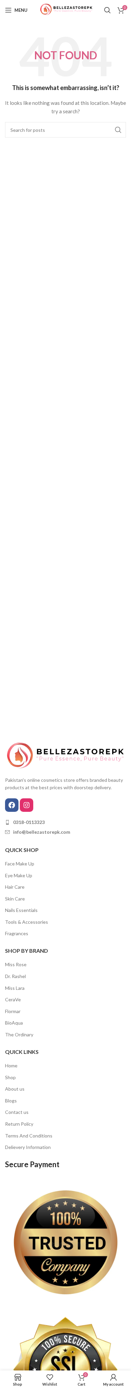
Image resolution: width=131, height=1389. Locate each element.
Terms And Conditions (28, 1136)
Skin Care (15, 899)
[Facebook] (11, 805)
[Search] (107, 10)
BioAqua (14, 1023)
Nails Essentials (21, 910)
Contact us (17, 1112)
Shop (10, 1077)
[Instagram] (26, 805)
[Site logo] (65, 9)
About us (15, 1089)
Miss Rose (16, 964)
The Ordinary (19, 1034)
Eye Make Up (18, 875)
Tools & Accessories (26, 922)
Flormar (12, 1011)
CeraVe (13, 999)
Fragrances (16, 933)
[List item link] (65, 822)
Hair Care (15, 887)
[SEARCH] (118, 130)
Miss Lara (15, 988)
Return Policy (19, 1124)
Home (11, 1065)
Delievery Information (28, 1147)
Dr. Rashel (15, 976)
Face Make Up (19, 863)
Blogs (11, 1100)
